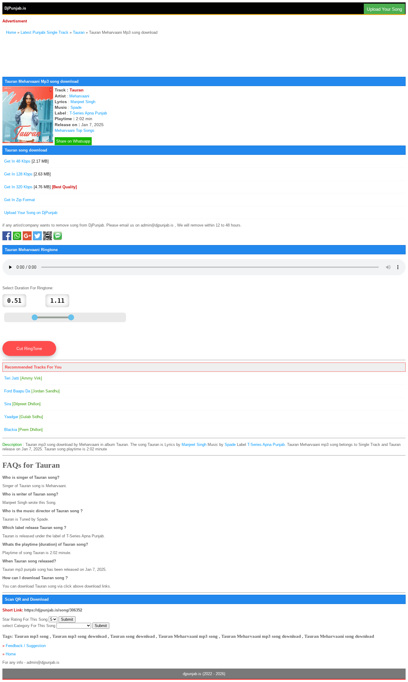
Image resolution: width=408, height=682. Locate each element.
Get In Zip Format (19, 200)
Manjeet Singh (82, 102)
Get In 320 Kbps (40, 187)
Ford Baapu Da (32, 391)
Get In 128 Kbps (27, 174)
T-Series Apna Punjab (88, 113)
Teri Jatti (23, 378)
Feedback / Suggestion (26, 645)
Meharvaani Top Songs (74, 130)
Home (11, 32)
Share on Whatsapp (73, 141)
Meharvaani (79, 96)
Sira (22, 404)
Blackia (23, 429)
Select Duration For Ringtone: (27, 288)
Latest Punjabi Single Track (44, 32)
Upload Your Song (384, 9)
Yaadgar (23, 417)
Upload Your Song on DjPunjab (30, 212)
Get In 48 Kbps (26, 161)
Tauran (79, 32)
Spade (76, 107)
